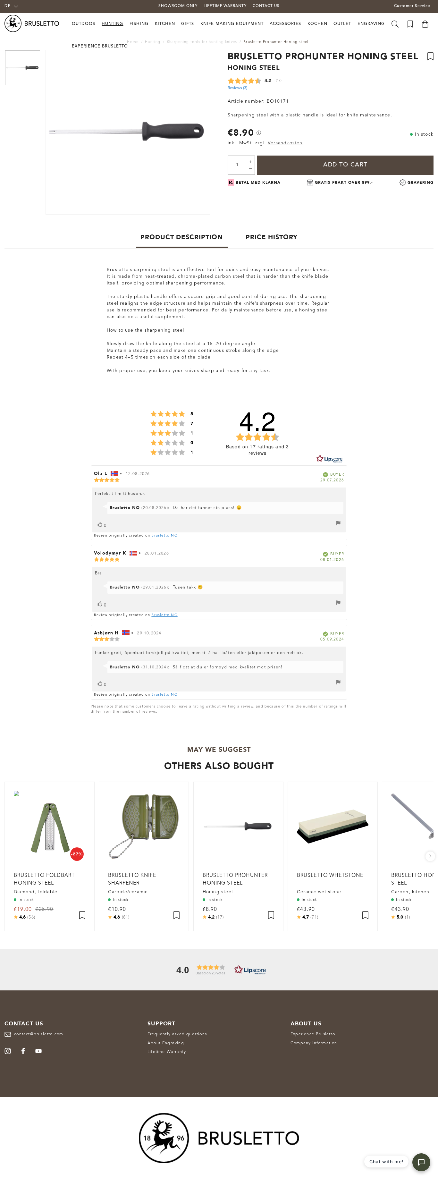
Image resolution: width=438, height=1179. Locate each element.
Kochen (317, 24)
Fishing (139, 24)
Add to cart (345, 165)
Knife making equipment (232, 24)
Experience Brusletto (100, 46)
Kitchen (165, 24)
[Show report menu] (338, 524)
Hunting (112, 24)
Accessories (285, 24)
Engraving (371, 24)
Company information (314, 1043)
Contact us (266, 6)
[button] (219, 970)
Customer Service (412, 6)
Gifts (187, 24)
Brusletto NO (164, 536)
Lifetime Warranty (166, 1052)
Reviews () (237, 88)
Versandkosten (285, 143)
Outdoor (84, 24)
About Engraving (165, 1043)
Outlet (342, 24)
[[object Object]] (259, 133)
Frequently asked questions (177, 1034)
